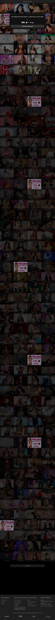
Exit (27, 19)
